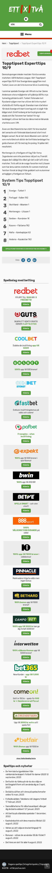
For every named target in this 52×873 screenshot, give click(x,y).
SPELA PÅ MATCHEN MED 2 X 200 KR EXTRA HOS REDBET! (26, 249)
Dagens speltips (15, 864)
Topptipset (14, 43)
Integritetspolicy (31, 864)
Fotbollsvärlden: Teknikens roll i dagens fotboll (26, 799)
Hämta (26, 304)
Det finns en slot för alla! (16, 842)
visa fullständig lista (26, 758)
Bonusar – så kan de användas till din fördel (25, 835)
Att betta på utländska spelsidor (20, 813)
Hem (4, 43)
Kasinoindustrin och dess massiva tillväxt (24, 821)
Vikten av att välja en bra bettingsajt (22, 828)
